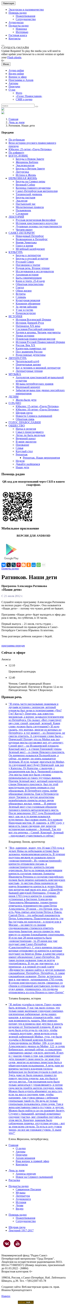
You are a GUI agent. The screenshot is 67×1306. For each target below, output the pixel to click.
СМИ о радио (24, 99)
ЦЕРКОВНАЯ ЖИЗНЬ (23, 178)
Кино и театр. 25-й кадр (30, 281)
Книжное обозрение (28, 303)
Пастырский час (26, 203)
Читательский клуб (27, 361)
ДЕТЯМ (13, 396)
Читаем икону (24, 229)
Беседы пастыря (25, 197)
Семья (19, 448)
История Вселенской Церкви (33, 319)
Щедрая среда (24, 412)
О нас (12, 89)
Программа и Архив (21, 80)
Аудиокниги (23, 1199)
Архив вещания (25, 1157)
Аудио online (16, 70)
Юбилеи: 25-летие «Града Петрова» (30, 149)
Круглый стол (24, 451)
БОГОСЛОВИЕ (18, 155)
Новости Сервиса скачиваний (34, 415)
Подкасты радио (19, 25)
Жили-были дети (26, 399)
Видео (19, 1208)
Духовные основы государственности (39, 226)
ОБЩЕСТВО (17, 425)
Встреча (21, 293)
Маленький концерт (28, 387)
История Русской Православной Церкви (40, 342)
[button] (2, 45)
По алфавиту (16, 152)
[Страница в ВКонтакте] (6, 1243)
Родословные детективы (31, 354)
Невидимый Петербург (30, 236)
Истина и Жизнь (26, 175)
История (21, 1202)
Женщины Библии (27, 162)
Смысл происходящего (30, 431)
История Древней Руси (30, 322)
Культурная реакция (28, 300)
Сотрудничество (26, 19)
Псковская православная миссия (35, 338)
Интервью (22, 32)
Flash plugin (14, 57)
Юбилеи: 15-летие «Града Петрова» (37, 406)
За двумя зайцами (26, 306)
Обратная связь (25, 419)
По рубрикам (17, 139)
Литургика (22, 171)
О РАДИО (15, 403)
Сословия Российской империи (35, 329)
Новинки (21, 28)
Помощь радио (18, 12)
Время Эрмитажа (26, 242)
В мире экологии (26, 441)
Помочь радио (10, 568)
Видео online (16, 73)
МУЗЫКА (15, 374)
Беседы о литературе (28, 255)
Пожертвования (25, 15)
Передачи (14, 86)
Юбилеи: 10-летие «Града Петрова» (37, 409)
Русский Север (25, 261)
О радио (21, 1148)
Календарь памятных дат (31, 348)
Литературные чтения (29, 370)
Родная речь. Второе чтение (33, 268)
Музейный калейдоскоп (30, 248)
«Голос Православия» (29, 96)
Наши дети (22, 467)
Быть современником (29, 277)
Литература (23, 1195)
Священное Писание (28, 1189)
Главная (13, 119)
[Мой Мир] (33, 565)
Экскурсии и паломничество (26, 9)
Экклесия (21, 200)
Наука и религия (26, 428)
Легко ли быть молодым (30, 435)
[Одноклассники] (28, 565)
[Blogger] (23, 565)
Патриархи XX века (28, 325)
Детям (19, 1205)
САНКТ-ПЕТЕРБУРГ (22, 232)
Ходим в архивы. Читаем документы (38, 332)
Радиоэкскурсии (26, 313)
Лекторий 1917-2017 (21, 1230)
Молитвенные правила (30, 207)
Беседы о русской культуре (32, 258)
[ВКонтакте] (3, 565)
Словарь (21, 297)
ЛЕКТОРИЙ (16, 216)
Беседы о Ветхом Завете (30, 168)
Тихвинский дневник (29, 194)
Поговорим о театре (28, 264)
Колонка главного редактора (33, 187)
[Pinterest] (18, 565)
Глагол (20, 287)
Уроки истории (25, 335)
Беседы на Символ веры (30, 181)
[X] (8, 565)
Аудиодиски (16, 22)
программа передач (13, 645)
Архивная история (27, 274)
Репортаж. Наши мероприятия (41, 457)
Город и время (24, 245)
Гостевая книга (18, 35)
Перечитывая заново (28, 364)
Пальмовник (23, 210)
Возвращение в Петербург (32, 239)
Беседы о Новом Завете (30, 158)
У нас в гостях (24, 309)
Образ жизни (24, 290)
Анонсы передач (26, 1173)
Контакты (15, 38)
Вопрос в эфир (18, 76)
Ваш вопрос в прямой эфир (32, 1161)
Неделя (20, 460)
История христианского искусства (37, 223)
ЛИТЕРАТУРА (18, 358)
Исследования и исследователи (35, 271)
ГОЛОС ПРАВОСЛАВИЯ (25, 422)
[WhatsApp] (38, 565)
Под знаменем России (29, 351)
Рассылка (14, 1180)
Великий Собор (25, 184)
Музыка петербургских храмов (34, 383)
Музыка (20, 1192)
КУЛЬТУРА (16, 252)
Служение (22, 213)
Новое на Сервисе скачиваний (34, 1176)
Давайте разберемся (28, 464)
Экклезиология (25, 165)
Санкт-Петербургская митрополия (37, 191)
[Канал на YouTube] (17, 1243)
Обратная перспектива (29, 284)
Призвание (22, 444)
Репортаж (22, 454)
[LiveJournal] (13, 565)
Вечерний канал (26, 438)
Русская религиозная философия (35, 219)
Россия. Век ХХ (25, 345)
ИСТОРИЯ (15, 316)
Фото (19, 92)
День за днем (16, 122)
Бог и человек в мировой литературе (38, 367)
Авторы (13, 83)
